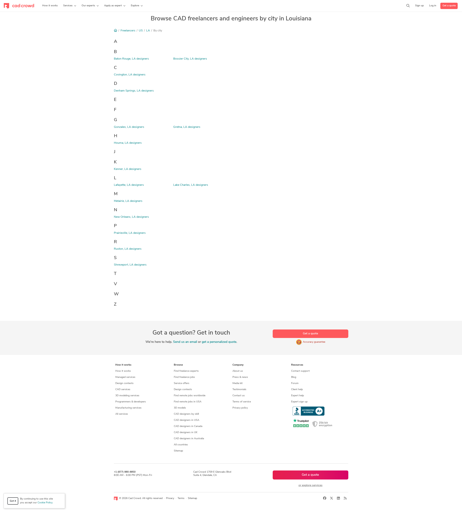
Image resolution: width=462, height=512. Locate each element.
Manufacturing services (128, 408)
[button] (69, 6)
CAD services (122, 389)
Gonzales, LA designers (129, 127)
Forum (294, 383)
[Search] (408, 6)
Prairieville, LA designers (130, 233)
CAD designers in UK (185, 432)
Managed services (125, 377)
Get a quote (449, 5)
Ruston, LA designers (127, 249)
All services (121, 414)
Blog (293, 377)
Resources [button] (297, 365)
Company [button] (237, 365)
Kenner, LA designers (127, 169)
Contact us (238, 395)
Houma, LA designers (128, 143)
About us (237, 371)
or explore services (310, 485)
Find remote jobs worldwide (189, 395)
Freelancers (128, 30)
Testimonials (239, 389)
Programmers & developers (130, 401)
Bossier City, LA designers (190, 58)
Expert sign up (299, 401)
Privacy (170, 498)
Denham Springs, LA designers (134, 90)
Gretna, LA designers (186, 127)
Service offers (181, 383)
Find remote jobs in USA (187, 401)
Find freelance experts (186, 371)
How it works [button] (123, 365)
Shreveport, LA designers (130, 264)
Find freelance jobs (184, 377)
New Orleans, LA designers (131, 217)
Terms (181, 498)
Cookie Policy (45, 502)
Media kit (237, 383)
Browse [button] (178, 365)
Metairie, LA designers (128, 201)
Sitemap (178, 451)
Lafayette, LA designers (129, 185)
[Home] (115, 30)
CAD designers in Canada (188, 426)
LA (148, 30)
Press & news (240, 377)
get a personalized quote (219, 342)
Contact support (300, 371)
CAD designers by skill (186, 414)
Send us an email (185, 342)
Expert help (297, 395)
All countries (181, 444)
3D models (180, 408)
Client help (297, 389)
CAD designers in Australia (189, 438)
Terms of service (241, 401)
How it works (123, 371)
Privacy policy (240, 408)
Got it (13, 501)
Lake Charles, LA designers (190, 185)
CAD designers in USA (186, 420)
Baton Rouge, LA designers (131, 58)
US (141, 30)
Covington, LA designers (129, 74)
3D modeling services (127, 395)
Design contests (124, 383)
